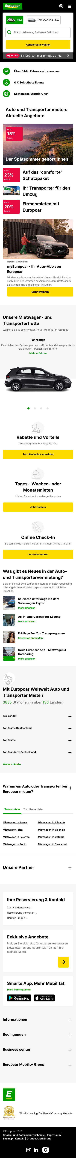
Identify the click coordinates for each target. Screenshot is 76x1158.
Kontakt (19, 1138)
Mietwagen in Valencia (51, 829)
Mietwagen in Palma (15, 822)
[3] (41, 408)
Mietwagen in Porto (14, 844)
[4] (47, 408)
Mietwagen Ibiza (13, 829)
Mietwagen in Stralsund (52, 844)
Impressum (54, 1134)
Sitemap (8, 1138)
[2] (34, 408)
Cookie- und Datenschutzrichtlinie (24, 1134)
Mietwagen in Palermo (16, 836)
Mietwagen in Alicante (51, 822)
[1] (28, 408)
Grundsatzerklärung (39, 1138)
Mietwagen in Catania (51, 836)
